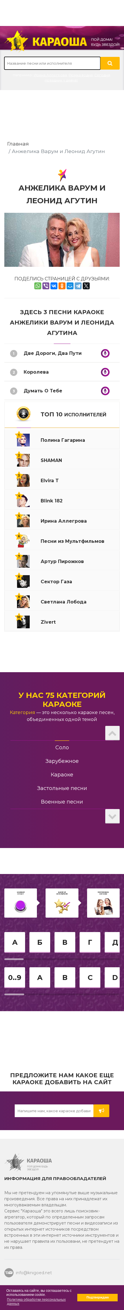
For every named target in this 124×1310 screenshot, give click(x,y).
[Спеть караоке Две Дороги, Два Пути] (105, 353)
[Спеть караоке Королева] (105, 372)
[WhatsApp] (37, 285)
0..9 (14, 977)
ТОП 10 (73, 414)
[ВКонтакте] (53, 285)
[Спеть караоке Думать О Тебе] (105, 391)
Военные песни (62, 802)
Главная (18, 144)
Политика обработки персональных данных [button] (36, 1302)
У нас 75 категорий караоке (62, 700)
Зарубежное (62, 761)
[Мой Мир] (70, 285)
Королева (36, 372)
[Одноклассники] (62, 285)
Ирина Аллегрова (50, 75)
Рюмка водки (81, 75)
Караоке (62, 775)
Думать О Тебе (43, 391)
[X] (86, 285)
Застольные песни (62, 788)
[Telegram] (78, 285)
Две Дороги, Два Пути (53, 353)
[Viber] (45, 285)
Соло (62, 747)
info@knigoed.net (34, 1272)
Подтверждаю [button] (98, 1297)
